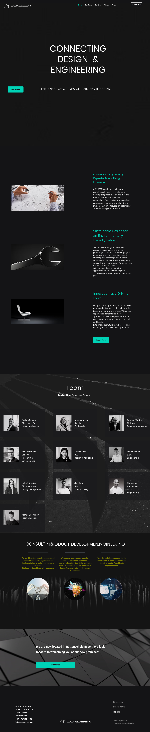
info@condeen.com (24, 722)
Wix (132, 723)
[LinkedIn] (118, 712)
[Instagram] (114, 712)
